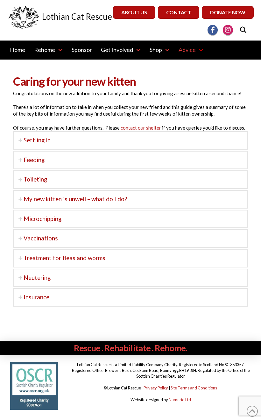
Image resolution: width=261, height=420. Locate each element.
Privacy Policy (156, 387)
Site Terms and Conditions (194, 387)
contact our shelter (141, 128)
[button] (243, 30)
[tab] (130, 140)
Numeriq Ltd (180, 399)
